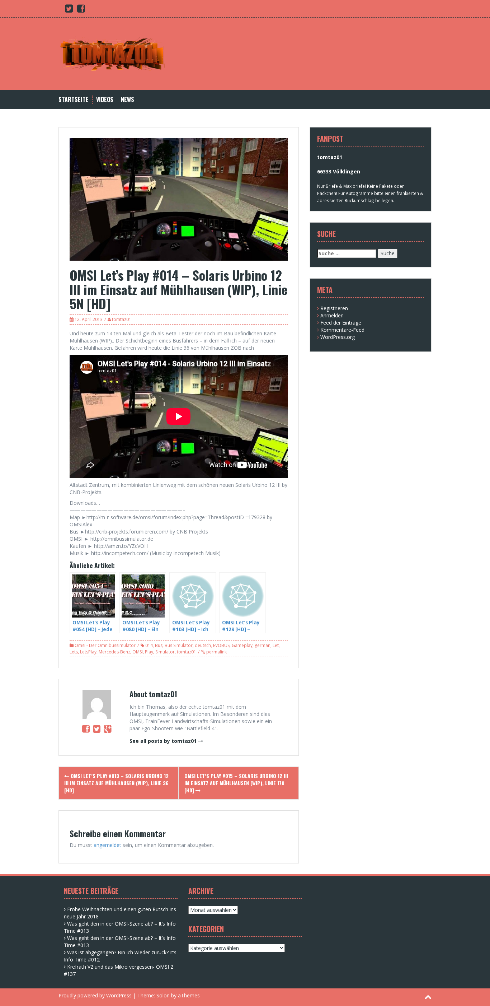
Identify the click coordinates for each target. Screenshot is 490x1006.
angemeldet (107, 845)
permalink (216, 652)
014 (149, 645)
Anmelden (332, 315)
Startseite (73, 100)
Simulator (165, 652)
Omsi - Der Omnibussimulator (105, 645)
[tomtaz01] (112, 53)
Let (276, 645)
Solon (163, 995)
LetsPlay (88, 652)
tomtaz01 (121, 319)
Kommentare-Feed (342, 329)
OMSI (137, 652)
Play (149, 652)
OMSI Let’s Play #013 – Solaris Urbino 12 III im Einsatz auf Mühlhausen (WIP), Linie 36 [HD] (116, 783)
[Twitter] (96, 728)
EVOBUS (221, 645)
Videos (104, 100)
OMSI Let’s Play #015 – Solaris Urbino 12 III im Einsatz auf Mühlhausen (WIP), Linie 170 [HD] (236, 783)
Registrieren (334, 308)
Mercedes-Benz (114, 652)
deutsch (203, 645)
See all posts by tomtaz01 (163, 740)
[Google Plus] (107, 728)
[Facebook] (86, 728)
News (127, 100)
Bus (158, 645)
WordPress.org (337, 337)
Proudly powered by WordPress (95, 995)
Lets (74, 652)
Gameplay (242, 645)
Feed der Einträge (340, 322)
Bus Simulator (179, 645)
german (262, 645)
